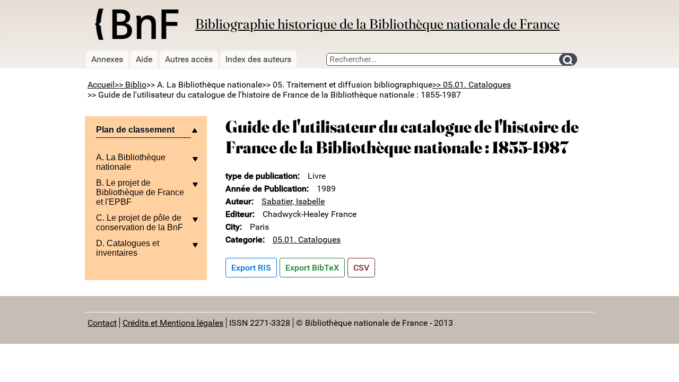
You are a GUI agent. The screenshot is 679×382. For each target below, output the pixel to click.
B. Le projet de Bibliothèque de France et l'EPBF (140, 192)
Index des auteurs (258, 59)
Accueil (101, 85)
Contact (102, 323)
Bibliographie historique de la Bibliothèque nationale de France (377, 23)
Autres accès (189, 59)
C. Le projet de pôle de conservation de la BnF (139, 222)
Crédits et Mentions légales (173, 323)
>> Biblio (130, 85)
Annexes (107, 59)
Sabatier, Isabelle (293, 201)
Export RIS (251, 268)
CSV (361, 268)
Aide (144, 59)
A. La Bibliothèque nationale (131, 162)
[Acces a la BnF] (136, 26)
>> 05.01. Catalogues (471, 85)
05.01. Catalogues (307, 240)
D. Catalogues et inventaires (127, 248)
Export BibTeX (312, 268)
